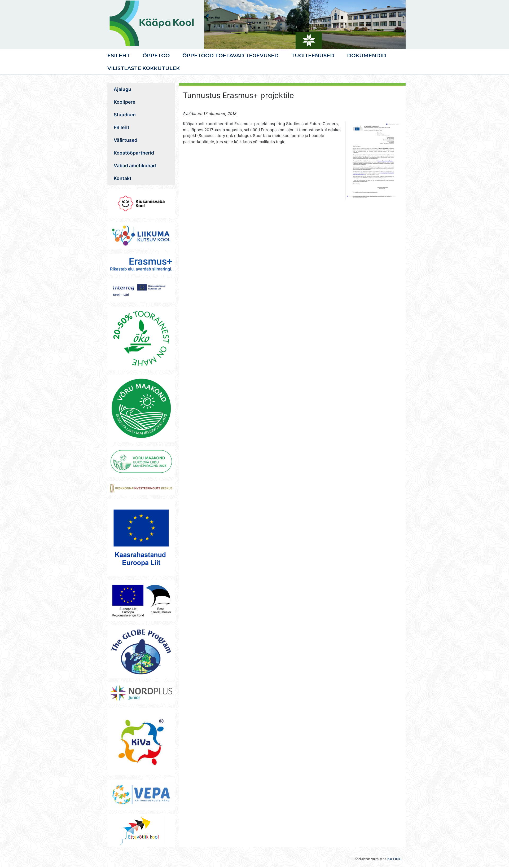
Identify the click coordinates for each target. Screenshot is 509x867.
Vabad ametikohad (135, 165)
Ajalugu (122, 89)
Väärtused (125, 140)
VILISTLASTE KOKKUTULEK (143, 68)
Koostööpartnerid (134, 153)
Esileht (118, 55)
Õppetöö (156, 55)
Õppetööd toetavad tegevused (230, 55)
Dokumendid (366, 55)
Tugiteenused (312, 55)
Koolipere (124, 102)
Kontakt (122, 178)
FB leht (121, 127)
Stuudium (125, 114)
